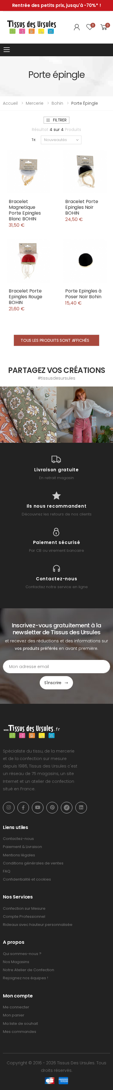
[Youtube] (37, 807)
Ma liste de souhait (20, 1023)
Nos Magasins (16, 962)
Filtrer (60, 120)
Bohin (57, 103)
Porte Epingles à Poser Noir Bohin (83, 294)
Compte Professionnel (24, 916)
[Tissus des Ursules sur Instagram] (28, 415)
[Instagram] (8, 807)
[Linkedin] (81, 807)
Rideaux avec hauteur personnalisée (37, 924)
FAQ (6, 871)
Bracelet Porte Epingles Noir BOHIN (81, 207)
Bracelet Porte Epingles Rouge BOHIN (25, 297)
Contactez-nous (18, 838)
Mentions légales (19, 855)
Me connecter (16, 1007)
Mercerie (34, 103)
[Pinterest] (52, 807)
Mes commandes (19, 1031)
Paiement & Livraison (22, 846)
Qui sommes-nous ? (22, 953)
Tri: (34, 139)
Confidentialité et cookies (27, 879)
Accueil (10, 103)
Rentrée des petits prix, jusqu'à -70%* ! (56, 5)
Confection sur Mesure (24, 908)
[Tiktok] (66, 807)
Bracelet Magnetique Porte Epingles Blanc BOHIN (25, 210)
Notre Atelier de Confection (28, 970)
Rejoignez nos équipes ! (25, 978)
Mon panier (13, 1015)
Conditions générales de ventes (33, 863)
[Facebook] (23, 807)
